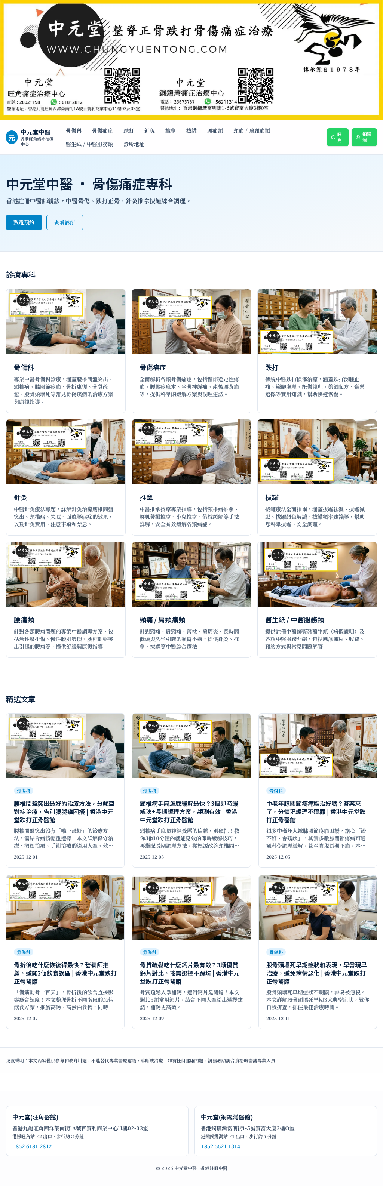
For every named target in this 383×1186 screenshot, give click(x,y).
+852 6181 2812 (32, 1146)
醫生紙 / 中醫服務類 (89, 144)
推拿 (170, 130)
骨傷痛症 (102, 130)
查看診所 (64, 222)
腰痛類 (215, 130)
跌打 (128, 130)
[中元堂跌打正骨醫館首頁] (191, 60)
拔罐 (191, 130)
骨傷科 (74, 130)
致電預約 (23, 222)
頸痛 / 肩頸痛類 (251, 130)
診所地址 (133, 144)
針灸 (149, 130)
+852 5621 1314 (220, 1146)
